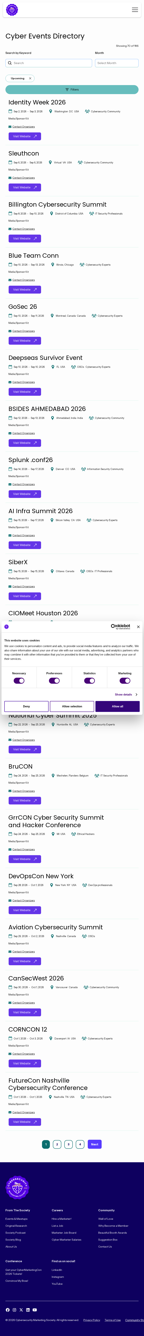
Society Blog (13, 1239)
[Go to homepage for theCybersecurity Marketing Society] (17, 1187)
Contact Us (105, 1246)
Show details (123, 694)
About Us (11, 1246)
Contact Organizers (23, 126)
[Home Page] (13, 10)
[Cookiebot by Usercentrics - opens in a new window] (113, 627)
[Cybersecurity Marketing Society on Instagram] (14, 1310)
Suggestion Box (108, 1239)
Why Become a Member (113, 1225)
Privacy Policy (91, 1320)
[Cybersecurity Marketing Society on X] (21, 1310)
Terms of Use (113, 1320)
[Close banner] (138, 626)
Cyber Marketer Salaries (66, 1239)
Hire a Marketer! (61, 1218)
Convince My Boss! (16, 1280)
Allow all (117, 706)
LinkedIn (57, 1270)
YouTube (57, 1283)
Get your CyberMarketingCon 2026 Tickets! (23, 1272)
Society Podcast (15, 1232)
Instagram (58, 1277)
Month (99, 53)
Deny (26, 706)
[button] (135, 10)
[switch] (54, 681)
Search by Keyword (18, 53)
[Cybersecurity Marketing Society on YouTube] (34, 1310)
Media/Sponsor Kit (18, 118)
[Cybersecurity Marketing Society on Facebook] (7, 1310)
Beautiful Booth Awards (112, 1232)
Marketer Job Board (64, 1232)
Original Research (16, 1225)
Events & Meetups (16, 1218)
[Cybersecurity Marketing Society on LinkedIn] (28, 1310)
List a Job (57, 1225)
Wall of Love (105, 1218)
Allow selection (72, 706)
